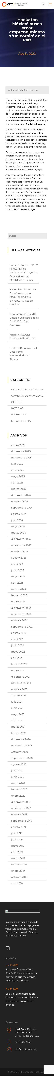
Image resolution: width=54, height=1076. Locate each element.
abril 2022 (17, 657)
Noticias (17, 408)
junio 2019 (17, 839)
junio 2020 (17, 776)
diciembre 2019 (20, 801)
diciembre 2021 (20, 676)
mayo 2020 (18, 783)
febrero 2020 (19, 789)
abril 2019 (17, 852)
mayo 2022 (18, 651)
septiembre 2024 (22, 507)
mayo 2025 (18, 476)
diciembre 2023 (21, 538)
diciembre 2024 (21, 495)
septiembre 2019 (21, 820)
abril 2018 (17, 883)
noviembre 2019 (21, 808)
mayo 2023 (18, 576)
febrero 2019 (19, 864)
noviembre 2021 (21, 682)
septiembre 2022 (22, 626)
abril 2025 (17, 482)
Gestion (17, 402)
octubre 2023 (19, 551)
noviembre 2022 (21, 614)
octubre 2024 (19, 501)
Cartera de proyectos (27, 389)
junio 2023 (17, 570)
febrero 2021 (18, 733)
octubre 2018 (19, 877)
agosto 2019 (18, 827)
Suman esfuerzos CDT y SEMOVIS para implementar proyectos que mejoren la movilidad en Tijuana (24, 272)
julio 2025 (17, 463)
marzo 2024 (18, 532)
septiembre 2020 (22, 758)
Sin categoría (21, 420)
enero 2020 (18, 795)
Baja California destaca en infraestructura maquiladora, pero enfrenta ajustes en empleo (23, 297)
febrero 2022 (19, 664)
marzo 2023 (18, 589)
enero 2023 (18, 601)
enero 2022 (18, 670)
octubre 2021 (19, 689)
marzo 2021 (18, 726)
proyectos (19, 414)
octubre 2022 (19, 620)
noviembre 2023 (21, 545)
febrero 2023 (19, 595)
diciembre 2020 (21, 739)
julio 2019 (16, 833)
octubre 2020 (19, 751)
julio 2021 (16, 701)
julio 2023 (17, 564)
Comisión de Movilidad (27, 395)
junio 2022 (17, 645)
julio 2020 (17, 770)
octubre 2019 (19, 814)
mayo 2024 (18, 526)
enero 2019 (18, 870)
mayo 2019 (17, 845)
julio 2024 (17, 520)
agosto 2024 (18, 513)
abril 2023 (17, 582)
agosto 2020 (18, 764)
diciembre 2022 (21, 607)
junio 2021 (17, 707)
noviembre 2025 (21, 457)
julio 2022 (17, 639)
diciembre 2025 (21, 451)
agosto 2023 (18, 557)
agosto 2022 (18, 632)
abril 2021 (17, 720)
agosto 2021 (18, 695)
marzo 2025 (18, 488)
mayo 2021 (17, 714)
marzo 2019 (18, 858)
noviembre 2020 (21, 745)
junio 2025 (17, 470)
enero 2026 (18, 445)
